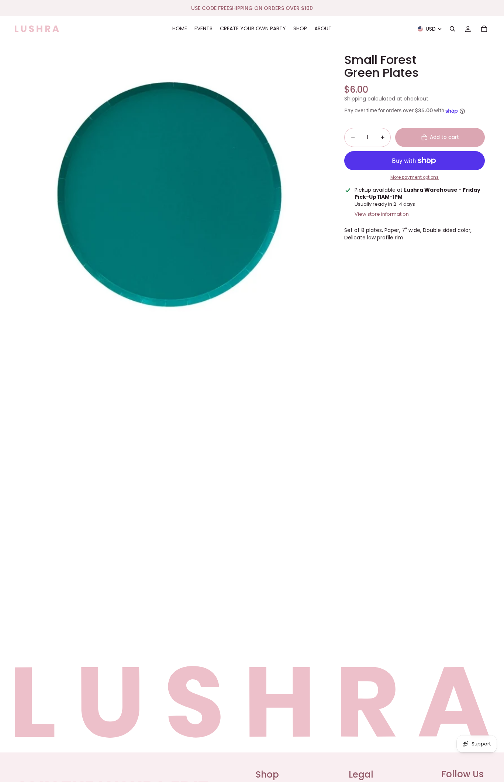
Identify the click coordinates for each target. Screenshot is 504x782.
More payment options (414, 178)
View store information (382, 214)
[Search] (452, 29)
